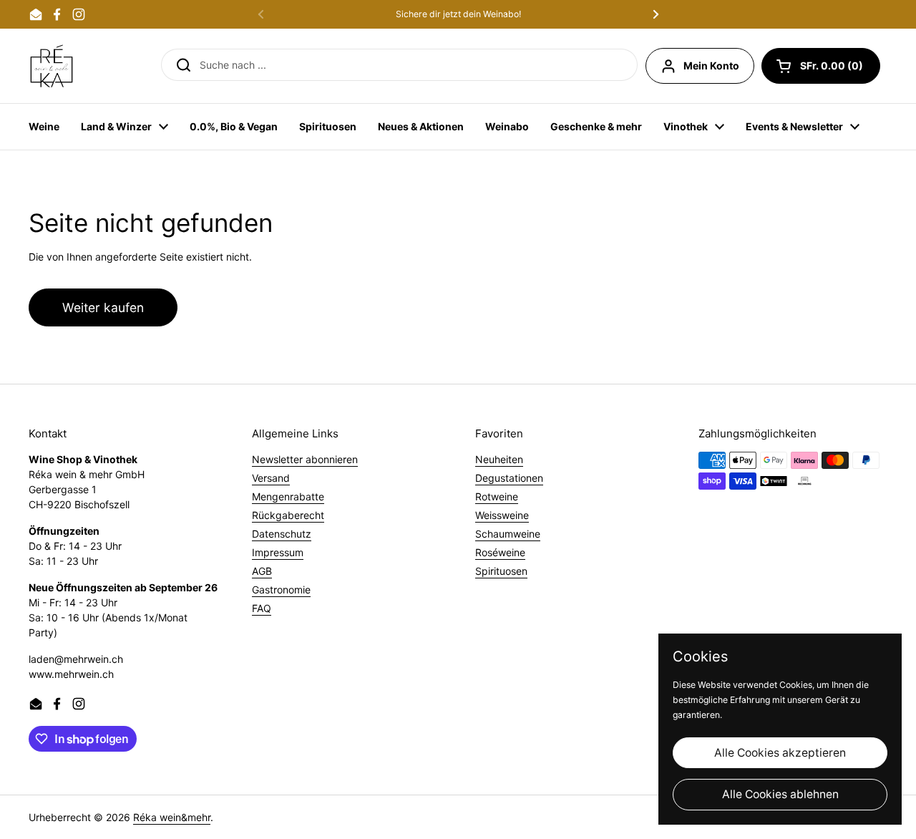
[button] (820, 66)
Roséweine (500, 552)
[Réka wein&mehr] (51, 66)
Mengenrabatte (288, 496)
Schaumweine (507, 534)
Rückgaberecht (288, 515)
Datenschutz (281, 534)
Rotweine (496, 496)
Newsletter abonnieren (305, 459)
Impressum (277, 552)
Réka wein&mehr (171, 817)
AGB (262, 571)
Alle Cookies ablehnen (780, 794)
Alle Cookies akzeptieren (780, 753)
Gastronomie (281, 589)
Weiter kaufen (103, 307)
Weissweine (502, 515)
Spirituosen (501, 571)
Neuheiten (499, 459)
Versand (271, 478)
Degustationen (509, 478)
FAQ (261, 608)
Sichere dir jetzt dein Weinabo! (458, 14)
